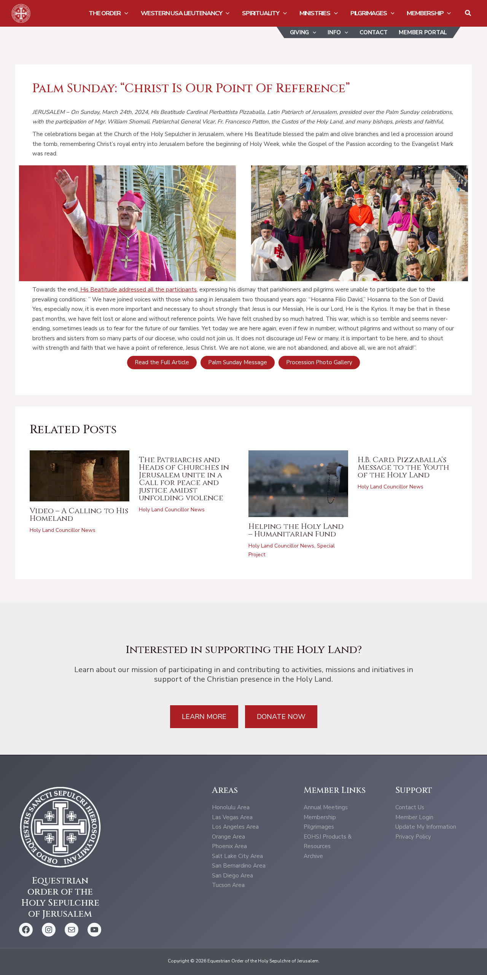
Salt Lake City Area (237, 856)
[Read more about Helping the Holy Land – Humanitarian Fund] (298, 483)
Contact (373, 32)
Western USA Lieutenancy (181, 13)
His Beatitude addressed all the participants (138, 289)
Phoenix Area (229, 846)
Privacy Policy (413, 837)
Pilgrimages (368, 13)
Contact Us (409, 807)
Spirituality (260, 13)
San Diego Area (232, 875)
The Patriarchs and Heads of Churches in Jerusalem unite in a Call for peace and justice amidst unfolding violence (184, 479)
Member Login (414, 817)
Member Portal (423, 32)
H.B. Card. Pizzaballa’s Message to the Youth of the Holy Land (403, 467)
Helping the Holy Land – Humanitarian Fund (296, 530)
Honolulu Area (231, 807)
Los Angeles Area (235, 827)
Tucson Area (228, 885)
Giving (299, 32)
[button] (124, 13)
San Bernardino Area (239, 865)
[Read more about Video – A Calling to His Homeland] (80, 475)
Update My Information (425, 827)
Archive (313, 856)
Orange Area (228, 837)
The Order (105, 13)
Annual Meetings (326, 807)
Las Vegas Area (232, 817)
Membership (425, 13)
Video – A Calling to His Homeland (79, 515)
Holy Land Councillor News (62, 530)
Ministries (314, 13)
